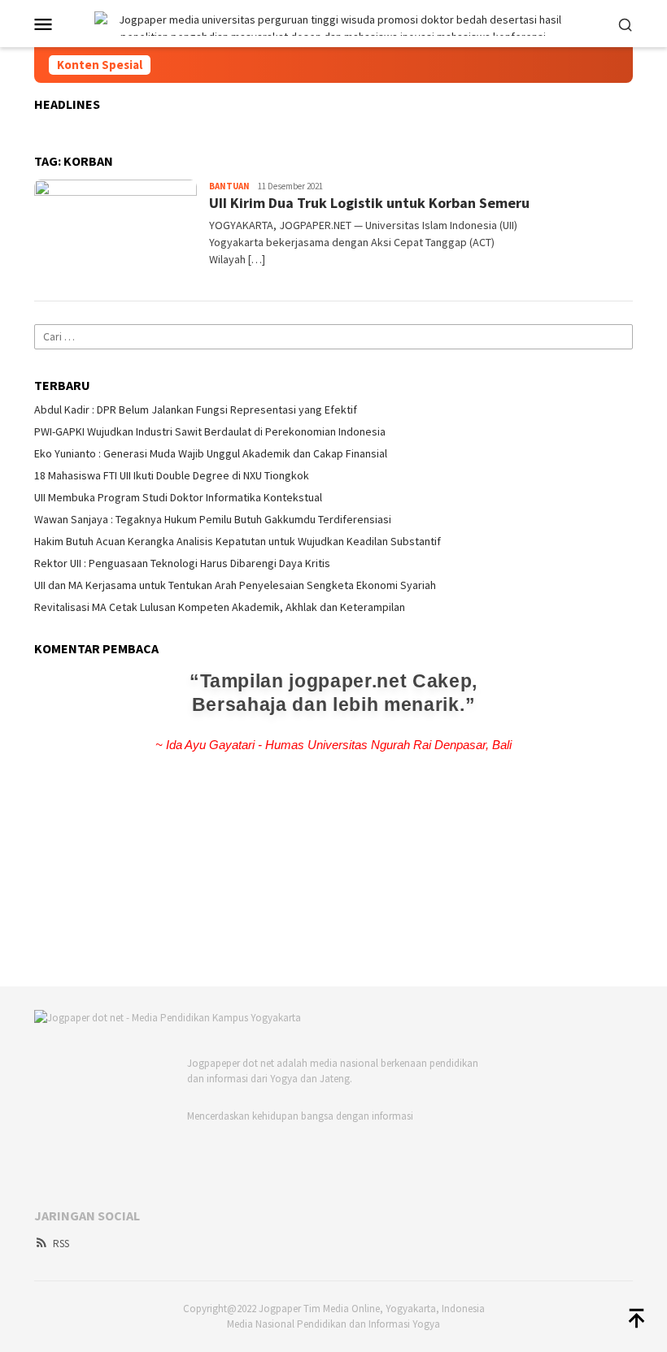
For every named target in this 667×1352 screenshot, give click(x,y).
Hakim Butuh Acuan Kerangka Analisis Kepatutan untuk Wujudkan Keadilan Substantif (237, 541)
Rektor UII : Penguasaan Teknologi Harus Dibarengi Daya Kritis (182, 563)
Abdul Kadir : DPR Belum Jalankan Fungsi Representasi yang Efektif (195, 409)
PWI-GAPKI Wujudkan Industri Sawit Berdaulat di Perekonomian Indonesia (210, 431)
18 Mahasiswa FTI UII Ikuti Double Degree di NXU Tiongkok (171, 475)
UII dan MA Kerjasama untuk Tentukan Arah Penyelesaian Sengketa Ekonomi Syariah (235, 585)
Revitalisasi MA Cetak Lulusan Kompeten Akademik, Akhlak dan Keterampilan (219, 607)
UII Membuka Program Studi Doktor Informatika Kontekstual (178, 497)
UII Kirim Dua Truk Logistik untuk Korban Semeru (369, 202)
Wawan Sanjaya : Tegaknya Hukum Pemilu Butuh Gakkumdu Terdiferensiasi (212, 519)
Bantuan (229, 186)
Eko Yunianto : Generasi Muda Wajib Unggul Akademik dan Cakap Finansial (210, 453)
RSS (61, 1243)
